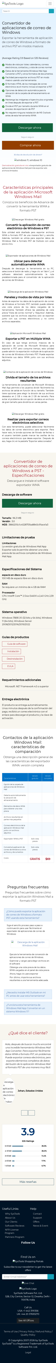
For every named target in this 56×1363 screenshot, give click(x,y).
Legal (28, 1352)
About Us (10, 1217)
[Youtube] (34, 1248)
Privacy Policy (27, 1331)
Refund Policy (43, 1331)
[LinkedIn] (28, 1248)
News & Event (40, 1225)
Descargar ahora (29, 127)
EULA (10, 666)
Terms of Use (11, 1331)
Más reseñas (28, 1181)
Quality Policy (28, 1335)
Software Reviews (14, 1225)
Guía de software (16, 644)
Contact (37, 1213)
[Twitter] (21, 1248)
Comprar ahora (30, 145)
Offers (36, 1221)
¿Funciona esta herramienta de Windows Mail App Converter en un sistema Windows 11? (25, 1008)
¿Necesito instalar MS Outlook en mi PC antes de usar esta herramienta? (26, 994)
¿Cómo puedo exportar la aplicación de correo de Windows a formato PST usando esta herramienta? (25, 914)
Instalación (13, 651)
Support (37, 1217)
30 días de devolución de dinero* (28, 155)
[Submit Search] (51, 11)
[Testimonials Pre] (24, 1112)
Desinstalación (15, 658)
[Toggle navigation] (50, 3)
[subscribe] (50, 1276)
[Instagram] (40, 1248)
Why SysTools (12, 1213)
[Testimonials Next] (31, 1112)
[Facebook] (15, 1248)
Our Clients (11, 1221)
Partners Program (14, 1237)
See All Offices (26, 1320)
